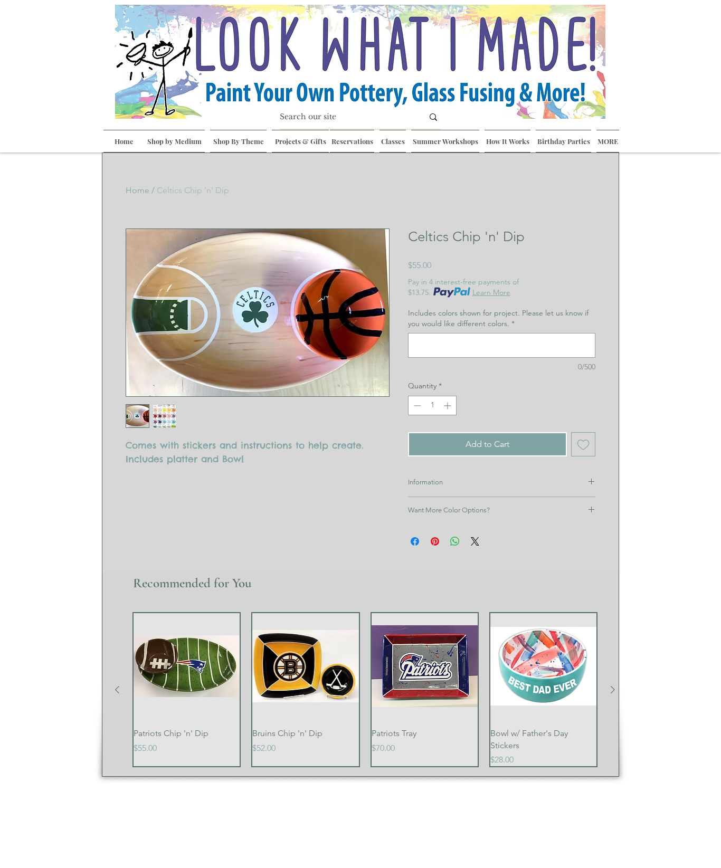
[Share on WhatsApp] (455, 541)
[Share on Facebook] (415, 541)
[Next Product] (612, 689)
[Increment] (448, 405)
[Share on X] (475, 541)
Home (137, 190)
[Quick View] (187, 666)
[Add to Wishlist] (583, 444)
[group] (365, 690)
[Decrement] (416, 405)
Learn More (491, 292)
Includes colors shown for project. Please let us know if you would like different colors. (498, 318)
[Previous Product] (117, 689)
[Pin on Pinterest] (435, 541)
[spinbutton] (432, 405)
